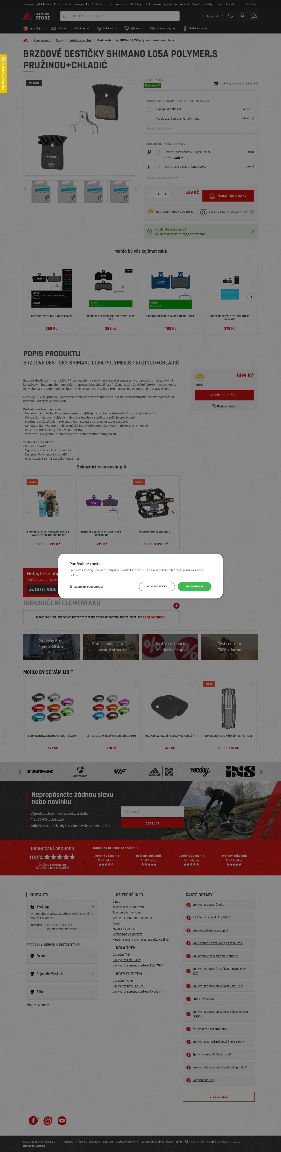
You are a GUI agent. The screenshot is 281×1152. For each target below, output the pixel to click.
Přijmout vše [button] (195, 586)
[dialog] (140, 576)
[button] (87, 586)
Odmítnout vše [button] (157, 586)
